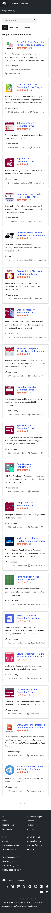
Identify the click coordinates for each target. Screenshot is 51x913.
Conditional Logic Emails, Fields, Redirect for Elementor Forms (29, 195)
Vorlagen (30, 829)
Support (5, 841)
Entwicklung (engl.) (10, 845)
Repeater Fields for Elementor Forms (26, 388)
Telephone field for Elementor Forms (26, 124)
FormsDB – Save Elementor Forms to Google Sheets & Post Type (30, 43)
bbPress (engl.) (10, 865)
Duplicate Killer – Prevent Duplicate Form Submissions (31, 234)
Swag (30, 849)
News (4, 821)
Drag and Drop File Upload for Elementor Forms (30, 272)
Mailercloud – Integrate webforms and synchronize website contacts (30, 539)
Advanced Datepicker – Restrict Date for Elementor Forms (31, 350)
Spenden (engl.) (35, 845)
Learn (4, 837)
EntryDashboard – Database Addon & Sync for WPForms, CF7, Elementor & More (31, 726)
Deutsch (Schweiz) (16, 880)
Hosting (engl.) (8, 825)
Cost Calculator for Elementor (24, 465)
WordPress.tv (9, 849)
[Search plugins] (34, 20)
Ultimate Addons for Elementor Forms (27, 690)
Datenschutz (8, 829)
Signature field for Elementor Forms (26, 160)
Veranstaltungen (34, 841)
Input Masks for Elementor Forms (25, 427)
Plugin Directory (8, 11)
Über (4, 816)
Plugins (30, 825)
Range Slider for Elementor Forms (25, 504)
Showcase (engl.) (34, 816)
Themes (30, 821)
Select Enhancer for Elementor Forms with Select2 (28, 617)
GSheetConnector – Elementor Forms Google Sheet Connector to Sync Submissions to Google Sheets (29, 86)
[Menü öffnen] (47, 3)
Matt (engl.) (8, 861)
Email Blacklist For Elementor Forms (26, 311)
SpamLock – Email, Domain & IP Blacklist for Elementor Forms (30, 768)
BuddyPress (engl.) (11, 870)
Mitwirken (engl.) (34, 837)
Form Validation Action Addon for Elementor (28, 578)
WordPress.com (10, 857)
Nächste (30, 803)
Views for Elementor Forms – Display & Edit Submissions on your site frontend (31, 655)
